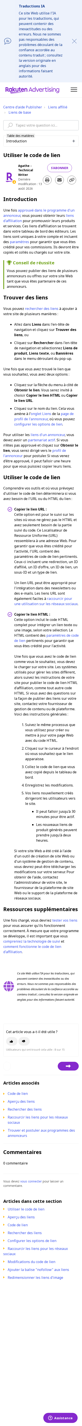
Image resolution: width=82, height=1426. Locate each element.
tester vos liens (64, 920)
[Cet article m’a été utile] (11, 1041)
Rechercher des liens (25, 1232)
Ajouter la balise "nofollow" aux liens (38, 1269)
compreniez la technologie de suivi (31, 941)
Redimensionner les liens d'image (35, 1277)
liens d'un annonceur (48, 434)
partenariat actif (41, 440)
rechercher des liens (41, 308)
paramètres (19, 241)
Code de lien (18, 1225)
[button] (74, 89)
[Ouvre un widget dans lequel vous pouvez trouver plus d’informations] (60, 1418)
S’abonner (59, 168)
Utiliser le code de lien (26, 1209)
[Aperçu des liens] (68, 1066)
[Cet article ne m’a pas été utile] (24, 1041)
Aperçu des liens (21, 1217)
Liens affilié (57, 107)
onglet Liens (41, 413)
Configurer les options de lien (32, 1240)
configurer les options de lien (38, 424)
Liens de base (20, 112)
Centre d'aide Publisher (22, 107)
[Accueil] (32, 90)
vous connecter (31, 1181)
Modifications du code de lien (31, 1261)
